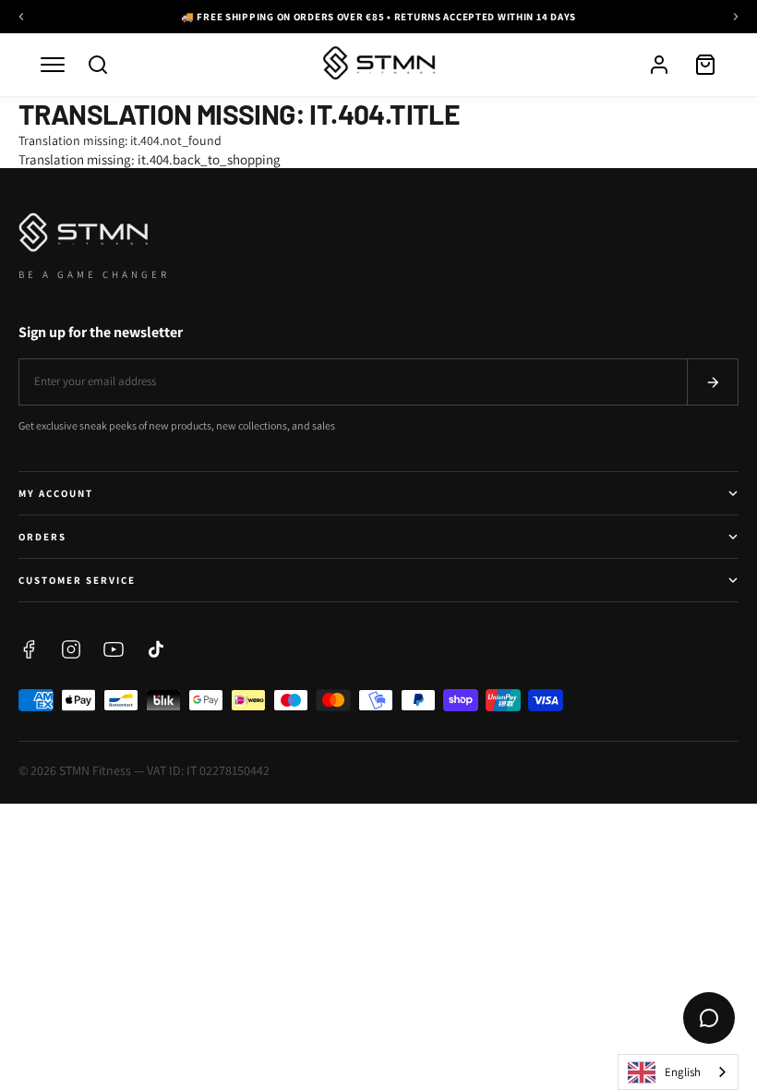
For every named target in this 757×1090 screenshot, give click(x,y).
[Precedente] (21, 16)
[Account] (659, 64)
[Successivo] (736, 16)
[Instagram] (71, 649)
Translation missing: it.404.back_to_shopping (149, 159)
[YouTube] (113, 649)
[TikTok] (156, 649)
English (683, 1072)
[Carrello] (705, 64)
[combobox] (678, 1072)
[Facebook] (28, 649)
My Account (55, 493)
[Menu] (52, 65)
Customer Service (77, 580)
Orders (42, 536)
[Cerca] (98, 64)
